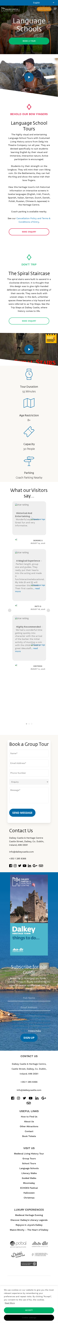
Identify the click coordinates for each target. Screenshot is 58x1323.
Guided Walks (29, 1178)
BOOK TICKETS (44, 9)
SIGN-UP (29, 1038)
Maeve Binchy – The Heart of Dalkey (29, 1230)
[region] (29, 1304)
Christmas (29, 1197)
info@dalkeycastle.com (21, 851)
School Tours (29, 1163)
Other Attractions (29, 1126)
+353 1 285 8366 (17, 858)
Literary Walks (29, 1173)
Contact (29, 1131)
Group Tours (29, 1158)
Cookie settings (29, 1317)
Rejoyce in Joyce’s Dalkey (29, 1225)
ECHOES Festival (29, 1188)
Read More (10, 1303)
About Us (29, 1121)
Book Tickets (29, 1136)
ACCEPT (29, 1310)
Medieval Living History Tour (29, 1153)
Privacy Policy (34, 1031)
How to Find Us (29, 1116)
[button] (55, 8)
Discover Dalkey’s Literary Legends (29, 1220)
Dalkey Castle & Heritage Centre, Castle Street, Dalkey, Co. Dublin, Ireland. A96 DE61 (29, 1069)
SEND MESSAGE (22, 813)
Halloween (29, 1193)
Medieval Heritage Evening (29, 1215)
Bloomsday (29, 1183)
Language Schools (29, 1168)
